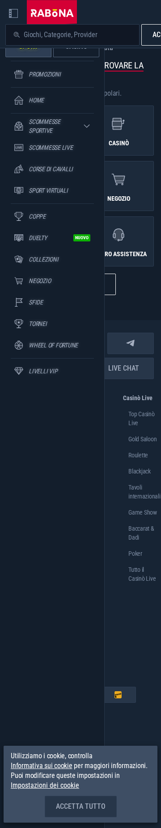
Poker (135, 553)
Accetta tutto (81, 806)
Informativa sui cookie (41, 765)
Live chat (123, 368)
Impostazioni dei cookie (45, 786)
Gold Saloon (142, 439)
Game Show (142, 512)
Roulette (138, 455)
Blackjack (139, 471)
